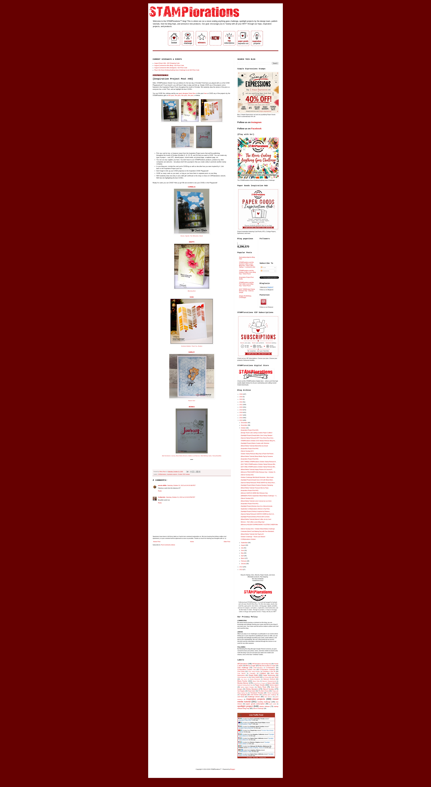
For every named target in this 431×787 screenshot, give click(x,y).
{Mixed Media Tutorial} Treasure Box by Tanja (254, 488)
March (243, 558)
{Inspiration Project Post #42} (249, 490)
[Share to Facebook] (197, 472)
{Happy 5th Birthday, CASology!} (245, 296)
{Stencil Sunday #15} (247, 498)
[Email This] (191, 472)
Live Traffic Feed (256, 715)
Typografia (243, 694)
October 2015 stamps (184, 474)
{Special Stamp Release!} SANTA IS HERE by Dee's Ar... (258, 514)
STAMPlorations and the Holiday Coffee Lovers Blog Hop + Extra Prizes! (247, 272)
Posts (264, 267)
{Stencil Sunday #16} (247, 475)
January (243, 563)
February (244, 561)
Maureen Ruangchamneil (269, 681)
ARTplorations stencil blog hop (261, 664)
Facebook (256, 128)
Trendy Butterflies (216, 455)
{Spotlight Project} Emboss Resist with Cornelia (255, 517)
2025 (241, 397)
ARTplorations (242, 664)
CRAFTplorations (258, 667)
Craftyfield (263, 673)
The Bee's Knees (263, 691)
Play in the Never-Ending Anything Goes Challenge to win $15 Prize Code (176, 70)
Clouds (201, 236)
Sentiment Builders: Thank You (189, 346)
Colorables (252, 673)
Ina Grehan (266, 677)
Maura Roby (256, 681)
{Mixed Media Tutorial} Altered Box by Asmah (254, 446)
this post (171, 95)
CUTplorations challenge (267, 669)
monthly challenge (264, 702)
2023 (241, 399)
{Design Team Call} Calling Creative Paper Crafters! (256, 433)
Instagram (256, 122)
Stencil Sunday (268, 689)
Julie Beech (244, 679)
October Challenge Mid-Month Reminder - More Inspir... (257, 477)
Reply (160, 491)
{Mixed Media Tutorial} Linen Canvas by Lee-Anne (256, 501)
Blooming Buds (192, 291)
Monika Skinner (242, 683)
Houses (182, 236)
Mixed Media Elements (182, 455)
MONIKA (192, 407)
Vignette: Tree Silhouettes (192, 236)
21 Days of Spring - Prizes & (256, 747)
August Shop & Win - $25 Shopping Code (167, 63)
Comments (265, 271)
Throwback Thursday (256, 693)
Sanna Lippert (274, 685)
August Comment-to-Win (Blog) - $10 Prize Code (169, 65)
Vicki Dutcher (254, 694)
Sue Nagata (241, 691)
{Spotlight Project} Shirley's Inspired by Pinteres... (256, 511)
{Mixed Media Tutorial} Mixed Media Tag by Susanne (257, 456)
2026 (241, 394)
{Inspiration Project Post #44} (249, 448)
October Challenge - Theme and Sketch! (253, 536)
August (243, 545)
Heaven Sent (191, 400)
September (244, 542)
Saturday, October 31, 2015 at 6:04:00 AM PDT (181, 485)
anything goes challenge (269, 694)
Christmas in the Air (269, 671)
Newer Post (156, 541)
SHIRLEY (191, 352)
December (244, 422)
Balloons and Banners (194, 455)
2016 (241, 418)
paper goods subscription (255, 704)
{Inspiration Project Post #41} (249, 503)
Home (192, 541)
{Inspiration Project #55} (244, 720)
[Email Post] (187, 471)
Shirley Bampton (252, 689)
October (243, 428)
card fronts (240, 697)
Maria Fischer (242, 681)
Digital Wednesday (269, 675)
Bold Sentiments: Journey (168, 455)
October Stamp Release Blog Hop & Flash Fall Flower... (257, 454)
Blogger (232, 769)
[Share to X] (195, 472)
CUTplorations (270, 667)
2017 (241, 415)
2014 (241, 567)
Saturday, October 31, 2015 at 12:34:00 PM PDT (180, 497)
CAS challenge (242, 667)
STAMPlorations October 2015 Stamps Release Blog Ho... (258, 440)
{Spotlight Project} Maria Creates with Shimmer (255, 443)
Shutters (200, 346)
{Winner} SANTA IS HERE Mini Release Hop (254, 493)
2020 (241, 407)
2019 (241, 410)
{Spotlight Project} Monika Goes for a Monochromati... (257, 506)
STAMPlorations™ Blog (245, 724)
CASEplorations (162, 474)
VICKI (192, 297)
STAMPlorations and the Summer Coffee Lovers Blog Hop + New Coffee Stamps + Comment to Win (247, 265)
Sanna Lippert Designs (247, 687)
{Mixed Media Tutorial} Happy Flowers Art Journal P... (257, 469)
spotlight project (245, 706)
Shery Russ (261, 687)
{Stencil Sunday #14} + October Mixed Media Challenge (258, 529)
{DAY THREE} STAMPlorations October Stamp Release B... (259, 461)
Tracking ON (262, 757)
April (242, 556)
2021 (241, 404)
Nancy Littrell (271, 683)
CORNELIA (191, 187)
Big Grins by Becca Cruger (267, 665)
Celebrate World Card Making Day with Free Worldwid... (258, 531)
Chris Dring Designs (254, 671)
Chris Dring (241, 671)
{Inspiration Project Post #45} (249, 430)
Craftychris (161, 497)
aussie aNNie (162, 485)
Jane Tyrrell (274, 677)
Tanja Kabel (251, 691)
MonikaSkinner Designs (259, 683)
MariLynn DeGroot (269, 679)
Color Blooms (241, 673)
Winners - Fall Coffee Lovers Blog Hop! (252, 522)
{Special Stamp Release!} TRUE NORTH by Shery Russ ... (258, 482)
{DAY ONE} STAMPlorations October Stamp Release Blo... (258, 467)
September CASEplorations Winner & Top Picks (255, 509)
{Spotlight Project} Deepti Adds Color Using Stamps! (256, 435)
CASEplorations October (248, 539)
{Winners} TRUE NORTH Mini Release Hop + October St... (258, 472)
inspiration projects (172, 474)
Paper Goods (260, 685)
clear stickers (268, 696)
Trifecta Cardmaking (272, 693)
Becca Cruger (251, 665)
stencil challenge (258, 708)
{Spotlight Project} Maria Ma (245, 728)
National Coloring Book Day (245, 685)
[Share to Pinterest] (199, 472)
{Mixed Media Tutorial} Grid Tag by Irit (252, 534)
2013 (241, 569)
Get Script (249, 757)
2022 (241, 402)
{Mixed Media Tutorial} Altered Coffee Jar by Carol (256, 519)
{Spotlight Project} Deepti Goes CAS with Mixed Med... (257, 480)
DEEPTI (191, 242)
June (242, 550)
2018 (241, 412)
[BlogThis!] (193, 472)
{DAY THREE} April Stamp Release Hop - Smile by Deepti (247, 290)
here (205, 93)
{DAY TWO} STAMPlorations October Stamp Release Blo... (258, 464)
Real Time (255, 757)
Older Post (227, 541)
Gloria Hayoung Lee (242, 677)
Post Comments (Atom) (168, 545)
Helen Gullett (255, 677)
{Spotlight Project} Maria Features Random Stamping (257, 485)
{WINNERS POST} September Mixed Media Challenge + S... (259, 496)
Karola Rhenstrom (255, 679)
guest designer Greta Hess (187, 93)
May (242, 553)
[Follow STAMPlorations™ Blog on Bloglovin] (267, 288)
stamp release (264, 706)
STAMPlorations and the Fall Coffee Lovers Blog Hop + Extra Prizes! (246, 284)
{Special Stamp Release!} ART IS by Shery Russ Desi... (257, 438)
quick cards (272, 704)
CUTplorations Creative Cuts (246, 669)
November (244, 425)
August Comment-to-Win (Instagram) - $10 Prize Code (170, 68)
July (242, 548)
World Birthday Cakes (206, 455)
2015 (241, 420)
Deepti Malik (253, 675)
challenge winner (254, 697)
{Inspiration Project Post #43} (249, 459)
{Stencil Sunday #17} (247, 451)
